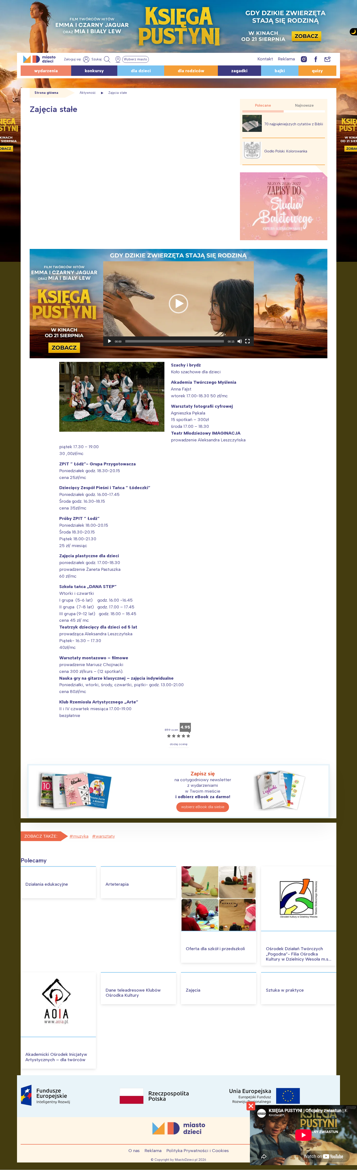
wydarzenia (46, 70)
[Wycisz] (239, 341)
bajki (280, 70)
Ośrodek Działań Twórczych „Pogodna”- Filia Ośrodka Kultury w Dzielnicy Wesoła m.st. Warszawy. (298, 956)
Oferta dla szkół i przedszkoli (215, 948)
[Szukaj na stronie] (101, 59)
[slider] (174, 341)
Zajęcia (193, 990)
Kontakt (265, 59)
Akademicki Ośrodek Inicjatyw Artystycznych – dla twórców (56, 1057)
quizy (317, 70)
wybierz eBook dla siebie (202, 806)
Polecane (263, 105)
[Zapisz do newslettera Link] (327, 59)
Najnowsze (304, 105)
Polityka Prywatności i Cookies (197, 1150)
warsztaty (105, 836)
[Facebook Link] (315, 59)
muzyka (80, 836)
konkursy (94, 70)
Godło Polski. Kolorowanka (285, 151)
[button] (178, 303)
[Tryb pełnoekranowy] (247, 341)
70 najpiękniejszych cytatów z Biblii (293, 124)
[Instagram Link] (304, 59)
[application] (178, 303)
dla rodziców (191, 70)
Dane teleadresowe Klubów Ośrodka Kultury (133, 992)
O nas (134, 1150)
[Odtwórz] (109, 341)
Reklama (286, 59)
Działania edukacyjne (47, 884)
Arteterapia (117, 884)
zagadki (239, 70)
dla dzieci (141, 70)
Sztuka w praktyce (285, 990)
